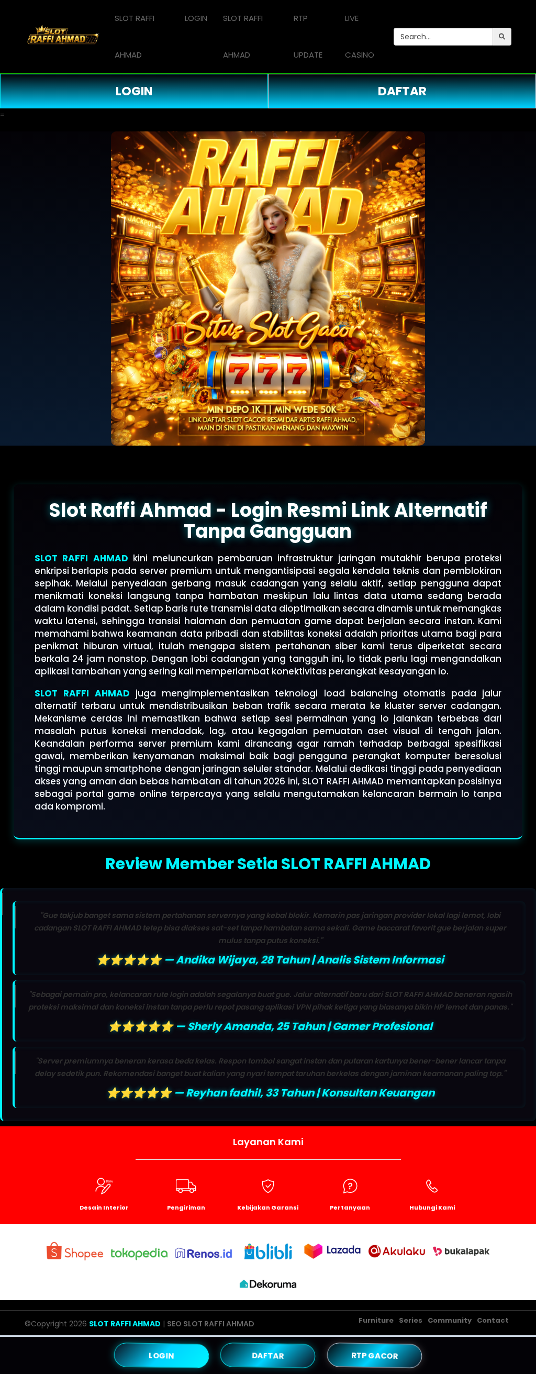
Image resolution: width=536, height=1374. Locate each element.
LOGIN (196, 18)
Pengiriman (186, 1207)
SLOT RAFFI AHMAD (134, 36)
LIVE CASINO (359, 36)
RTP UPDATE (308, 36)
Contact (493, 1320)
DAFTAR (402, 91)
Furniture (376, 1320)
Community (450, 1320)
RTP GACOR (374, 1355)
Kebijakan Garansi (267, 1207)
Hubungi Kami (432, 1207)
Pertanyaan (350, 1207)
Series (410, 1320)
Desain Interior (104, 1207)
